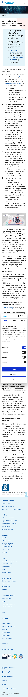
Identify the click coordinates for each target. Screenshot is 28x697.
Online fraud (6, 587)
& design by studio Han (14, 693)
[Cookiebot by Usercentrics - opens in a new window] (19, 316)
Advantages (6, 504)
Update (4, 538)
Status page (6, 632)
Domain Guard (7, 564)
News (3, 612)
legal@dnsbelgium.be (13, 83)
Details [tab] (14, 320)
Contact (5, 618)
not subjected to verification (15, 51)
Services (4, 629)
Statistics (5, 644)
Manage (5, 535)
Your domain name (8, 501)
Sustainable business (9, 604)
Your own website (8, 506)
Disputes (5, 552)
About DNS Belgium (8, 595)
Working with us (7, 649)
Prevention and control (9, 561)
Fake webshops (7, 584)
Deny (14, 379)
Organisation (6, 598)
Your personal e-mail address (12, 509)
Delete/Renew (6, 541)
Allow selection (14, 374)
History (4, 601)
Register (4, 515)
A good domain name (9, 521)
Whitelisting (8, 308)
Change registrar (7, 544)
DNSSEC (4, 570)
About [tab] (23, 320)
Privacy (4, 685)
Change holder (7, 547)
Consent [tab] (5, 320)
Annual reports (7, 607)
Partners (4, 590)
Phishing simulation (8, 529)
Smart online (6, 578)
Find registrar (6, 527)
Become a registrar (8, 627)
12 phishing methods (9, 581)
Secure (4, 558)
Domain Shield (6, 567)
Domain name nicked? (9, 524)
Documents (6, 635)
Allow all (14, 369)
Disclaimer (5, 680)
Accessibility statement (9, 689)
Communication (7, 638)
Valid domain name (8, 518)
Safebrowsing (6, 572)
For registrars (6, 624)
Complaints (6, 549)
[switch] (24, 352)
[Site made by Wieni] (5, 693)
